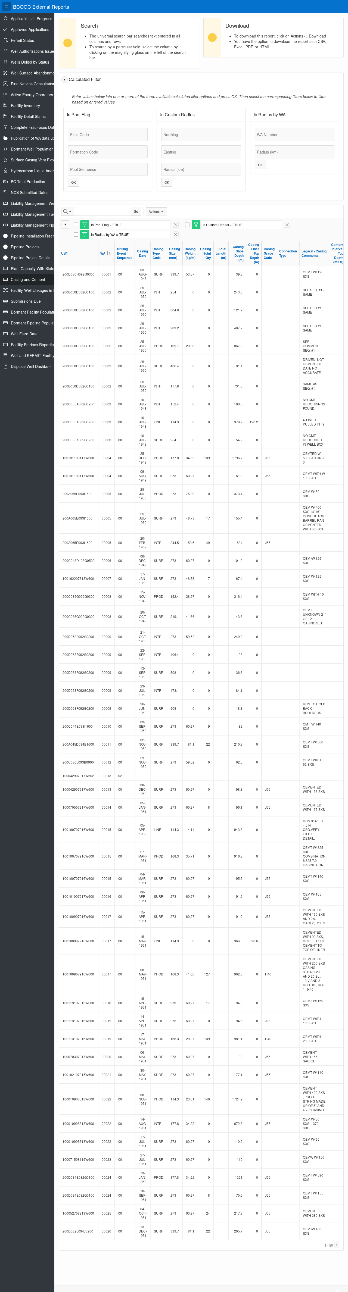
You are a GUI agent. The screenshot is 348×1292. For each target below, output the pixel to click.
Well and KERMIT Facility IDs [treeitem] (36, 355)
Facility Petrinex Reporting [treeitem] (33, 344)
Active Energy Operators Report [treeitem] (38, 94)
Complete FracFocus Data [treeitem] (33, 127)
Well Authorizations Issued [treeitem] (33, 51)
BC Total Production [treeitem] (28, 181)
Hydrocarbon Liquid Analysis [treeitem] (35, 170)
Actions (154, 211)
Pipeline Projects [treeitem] (25, 246)
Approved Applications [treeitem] (30, 29)
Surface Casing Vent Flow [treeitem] (33, 159)
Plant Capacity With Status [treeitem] (33, 268)
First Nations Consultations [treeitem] (34, 83)
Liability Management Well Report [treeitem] (40, 203)
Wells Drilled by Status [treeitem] (30, 62)
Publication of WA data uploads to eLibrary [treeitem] (47, 138)
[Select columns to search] (67, 211)
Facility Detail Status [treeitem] (28, 116)
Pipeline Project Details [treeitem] (30, 257)
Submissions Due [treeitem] (26, 301)
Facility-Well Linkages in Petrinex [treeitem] (39, 290)
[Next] (336, 1245)
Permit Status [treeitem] (22, 40)
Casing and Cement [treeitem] (28, 279)
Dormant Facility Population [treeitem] (34, 312)
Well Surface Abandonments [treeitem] (35, 73)
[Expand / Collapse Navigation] (6, 6)
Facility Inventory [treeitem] (25, 105)
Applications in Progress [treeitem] (31, 18)
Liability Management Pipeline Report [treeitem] (43, 225)
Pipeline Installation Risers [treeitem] (33, 236)
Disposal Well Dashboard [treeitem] (32, 366)
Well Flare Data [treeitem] (24, 333)
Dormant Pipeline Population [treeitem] (35, 323)
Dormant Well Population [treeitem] (32, 149)
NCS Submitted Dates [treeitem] (29, 192)
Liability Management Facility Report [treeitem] (42, 214)
